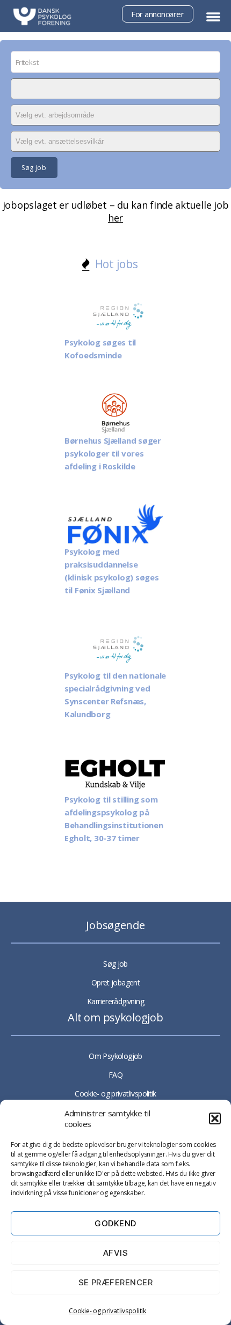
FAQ (115, 1075)
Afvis (115, 1253)
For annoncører (157, 14)
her (115, 217)
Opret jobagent (115, 982)
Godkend (115, 1223)
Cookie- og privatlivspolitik (107, 1310)
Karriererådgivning (115, 1001)
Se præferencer (115, 1282)
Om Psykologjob (115, 1056)
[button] (215, 1118)
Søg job (115, 964)
